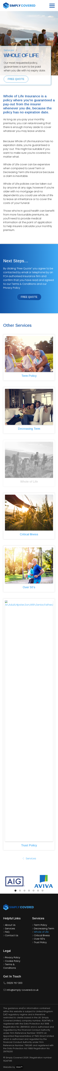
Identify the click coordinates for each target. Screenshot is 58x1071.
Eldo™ (19, 1067)
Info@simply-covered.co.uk (22, 990)
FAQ (7, 932)
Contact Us (11, 935)
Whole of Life (41, 932)
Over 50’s (29, 587)
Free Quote (16, 79)
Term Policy (29, 375)
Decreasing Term (29, 428)
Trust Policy (29, 845)
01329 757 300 (14, 983)
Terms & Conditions (9, 966)
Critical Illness (29, 534)
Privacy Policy (12, 957)
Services (9, 50)
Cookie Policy (12, 961)
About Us (10, 925)
